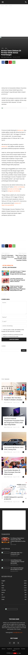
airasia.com (21, 130)
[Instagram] (14, 643)
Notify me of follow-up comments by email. (13, 334)
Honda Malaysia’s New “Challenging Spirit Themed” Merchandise (17, 561)
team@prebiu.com (17, 632)
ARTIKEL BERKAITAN (7, 265)
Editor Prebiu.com (8, 57)
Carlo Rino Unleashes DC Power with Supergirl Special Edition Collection (17, 280)
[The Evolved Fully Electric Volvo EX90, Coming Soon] (14, 441)
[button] (2, 2)
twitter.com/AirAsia (19, 187)
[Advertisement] (14, 22)
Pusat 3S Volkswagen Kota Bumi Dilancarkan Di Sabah (8, 257)
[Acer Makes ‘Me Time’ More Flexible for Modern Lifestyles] (14, 391)
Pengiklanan (9, 648)
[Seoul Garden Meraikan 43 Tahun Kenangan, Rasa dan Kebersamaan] (14, 466)
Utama (2, 5)
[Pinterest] (10, 62)
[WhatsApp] (13, 62)
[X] (6, 62)
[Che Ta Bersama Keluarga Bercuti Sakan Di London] (5, 570)
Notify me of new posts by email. (10, 336)
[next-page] (5, 294)
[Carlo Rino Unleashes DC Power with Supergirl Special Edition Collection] (5, 280)
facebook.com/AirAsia (13, 189)
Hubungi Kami (17, 648)
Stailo (6, 5)
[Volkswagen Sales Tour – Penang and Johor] (5, 554)
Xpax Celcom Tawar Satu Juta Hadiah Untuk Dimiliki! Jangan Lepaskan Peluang (20, 258)
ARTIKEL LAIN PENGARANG (9, 267)
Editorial (3, 648)
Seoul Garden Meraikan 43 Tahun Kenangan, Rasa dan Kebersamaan (12, 472)
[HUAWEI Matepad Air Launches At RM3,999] (14, 491)
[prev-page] (3, 294)
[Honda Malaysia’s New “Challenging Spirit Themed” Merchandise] (5, 562)
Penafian (23, 648)
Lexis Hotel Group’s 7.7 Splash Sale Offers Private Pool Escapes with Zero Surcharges (18, 273)
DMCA (14, 650)
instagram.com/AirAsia (14, 191)
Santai (10, 5)
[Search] (26, 2)
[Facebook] (3, 62)
